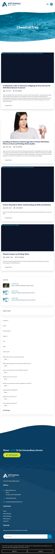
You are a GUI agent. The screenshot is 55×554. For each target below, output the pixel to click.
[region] (27, 548)
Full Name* (6, 320)
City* (4, 341)
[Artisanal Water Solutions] (11, 4)
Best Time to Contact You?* (10, 398)
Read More (8, 105)
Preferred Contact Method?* (10, 391)
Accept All (40, 551)
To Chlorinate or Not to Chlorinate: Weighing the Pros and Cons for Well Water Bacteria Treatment (26, 87)
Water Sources (6, 518)
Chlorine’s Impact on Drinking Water (16, 254)
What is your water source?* (10, 378)
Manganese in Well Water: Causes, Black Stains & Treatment (23, 292)
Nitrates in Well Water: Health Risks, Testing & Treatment (22, 285)
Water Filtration (7, 513)
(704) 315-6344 (13, 455)
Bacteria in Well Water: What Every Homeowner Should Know (23, 300)
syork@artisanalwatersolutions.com (14, 501)
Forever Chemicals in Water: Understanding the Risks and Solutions (27, 205)
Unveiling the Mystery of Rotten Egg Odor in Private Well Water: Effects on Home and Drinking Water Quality (26, 143)
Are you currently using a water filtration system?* (15, 371)
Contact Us (5, 521)
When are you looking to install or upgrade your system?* (17, 385)
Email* (4, 326)
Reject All (14, 551)
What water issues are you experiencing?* (13, 358)
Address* (5, 336)
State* (4, 346)
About (4, 511)
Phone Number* (7, 331)
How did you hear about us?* (10, 404)
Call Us (12, 450)
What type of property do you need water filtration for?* (17, 365)
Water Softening (7, 516)
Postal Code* (6, 351)
